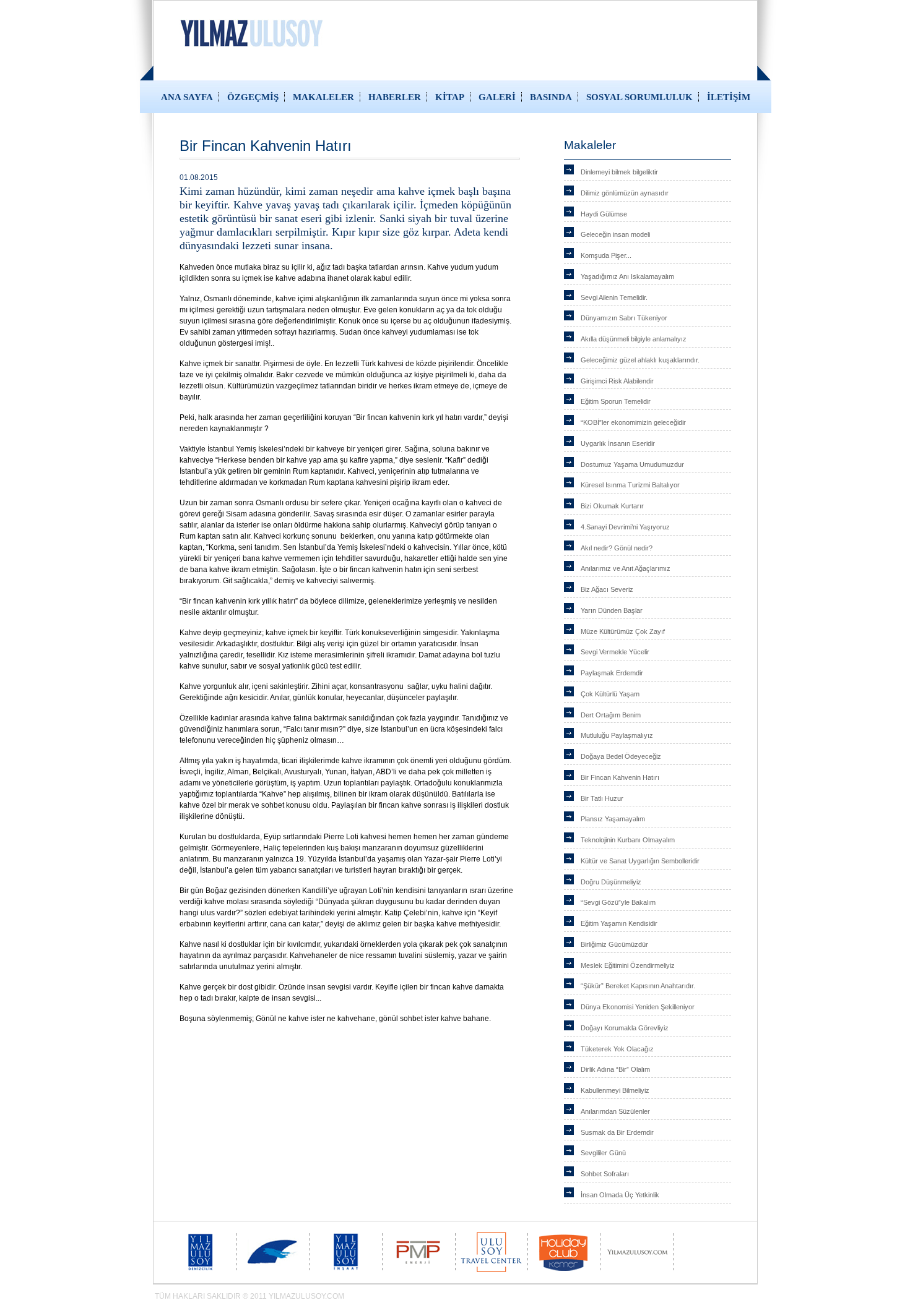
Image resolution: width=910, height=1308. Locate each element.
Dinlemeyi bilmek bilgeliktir (619, 172)
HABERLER (394, 97)
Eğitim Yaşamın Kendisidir (619, 923)
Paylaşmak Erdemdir (612, 673)
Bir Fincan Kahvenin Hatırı (620, 777)
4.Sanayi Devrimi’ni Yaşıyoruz (625, 527)
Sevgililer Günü (603, 1152)
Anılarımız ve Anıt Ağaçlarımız (625, 568)
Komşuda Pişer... (606, 255)
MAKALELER (323, 97)
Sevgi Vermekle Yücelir (615, 652)
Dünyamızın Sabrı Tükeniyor (624, 318)
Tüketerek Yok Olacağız (617, 1049)
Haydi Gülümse (604, 214)
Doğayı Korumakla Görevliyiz (625, 1028)
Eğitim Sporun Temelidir (616, 401)
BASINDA (551, 97)
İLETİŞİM (728, 97)
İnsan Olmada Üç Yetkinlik (620, 1195)
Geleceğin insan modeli (615, 234)
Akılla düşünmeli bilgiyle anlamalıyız (634, 339)
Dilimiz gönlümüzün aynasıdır (625, 193)
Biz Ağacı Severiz (607, 589)
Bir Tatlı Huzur (602, 798)
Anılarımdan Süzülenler (615, 1111)
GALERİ (497, 97)
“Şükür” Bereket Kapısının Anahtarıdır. (638, 986)
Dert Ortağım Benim (611, 715)
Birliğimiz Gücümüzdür (614, 944)
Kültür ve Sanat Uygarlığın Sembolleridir (640, 861)
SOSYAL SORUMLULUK (639, 97)
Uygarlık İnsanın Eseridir (618, 443)
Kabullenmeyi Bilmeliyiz (615, 1090)
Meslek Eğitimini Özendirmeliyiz (628, 965)
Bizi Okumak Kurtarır (612, 506)
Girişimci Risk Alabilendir (617, 381)
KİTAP (449, 97)
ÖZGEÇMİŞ (253, 97)
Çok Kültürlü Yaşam (610, 694)
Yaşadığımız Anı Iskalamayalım (627, 276)
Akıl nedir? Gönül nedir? (616, 548)
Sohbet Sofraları (605, 1174)
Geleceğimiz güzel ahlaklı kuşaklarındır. (640, 360)
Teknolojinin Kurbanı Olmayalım (628, 840)
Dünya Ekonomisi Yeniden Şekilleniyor (638, 1007)
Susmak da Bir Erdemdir (617, 1132)
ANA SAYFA (187, 97)
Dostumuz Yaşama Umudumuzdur (632, 464)
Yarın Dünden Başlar (612, 610)
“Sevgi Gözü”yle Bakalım (618, 902)
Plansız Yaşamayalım (613, 819)
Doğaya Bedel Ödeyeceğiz (621, 756)
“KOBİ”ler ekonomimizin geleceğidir (633, 422)
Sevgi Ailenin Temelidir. (614, 297)
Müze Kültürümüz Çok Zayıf (623, 631)
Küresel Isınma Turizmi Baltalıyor (630, 485)
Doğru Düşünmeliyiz (611, 882)
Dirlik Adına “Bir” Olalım (615, 1069)
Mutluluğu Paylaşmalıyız (617, 735)
